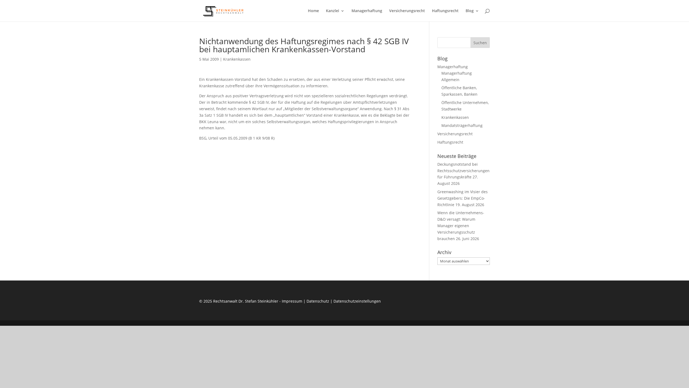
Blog (470, 11)
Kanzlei (332, 11)
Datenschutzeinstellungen (357, 301)
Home (313, 11)
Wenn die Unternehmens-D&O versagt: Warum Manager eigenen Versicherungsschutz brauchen (460, 225)
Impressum (292, 301)
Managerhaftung (366, 11)
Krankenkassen (237, 59)
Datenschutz (318, 301)
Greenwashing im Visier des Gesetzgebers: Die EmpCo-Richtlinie (462, 198)
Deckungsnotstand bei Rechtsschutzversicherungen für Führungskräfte (463, 171)
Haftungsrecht (445, 11)
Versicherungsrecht (407, 11)
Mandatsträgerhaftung (462, 125)
